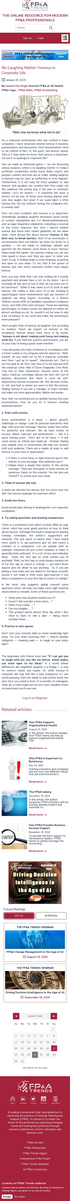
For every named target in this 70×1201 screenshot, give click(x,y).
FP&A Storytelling (45, 90)
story (39, 419)
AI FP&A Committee (35, 1169)
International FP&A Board (35, 1158)
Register (42, 698)
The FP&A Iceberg (40, 792)
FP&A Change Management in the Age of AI (35, 952)
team (32, 259)
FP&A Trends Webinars (35, 1164)
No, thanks (19, 1196)
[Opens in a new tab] (35, 882)
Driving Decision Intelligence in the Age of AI (35, 992)
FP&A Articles (35, 1142)
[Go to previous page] (16, 1016)
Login (40, 38)
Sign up (27, 38)
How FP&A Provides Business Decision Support (47, 826)
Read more (36, 748)
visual (31, 465)
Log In (26, 698)
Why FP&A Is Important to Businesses (45, 760)
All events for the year (35, 1067)
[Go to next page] (54, 1016)
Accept (7, 1196)
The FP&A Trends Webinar (35, 927)
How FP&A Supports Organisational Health (43, 724)
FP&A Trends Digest (35, 1153)
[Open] (65, 38)
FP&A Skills (25, 90)
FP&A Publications (35, 1148)
